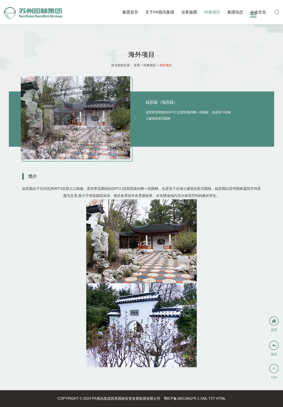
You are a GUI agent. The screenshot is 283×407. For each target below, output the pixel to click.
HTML (221, 398)
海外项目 (165, 65)
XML (203, 398)
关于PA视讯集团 (159, 12)
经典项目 (212, 12)
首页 (137, 65)
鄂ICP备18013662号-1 (181, 398)
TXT (211, 398)
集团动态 (235, 12)
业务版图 (189, 12)
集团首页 (130, 12)
